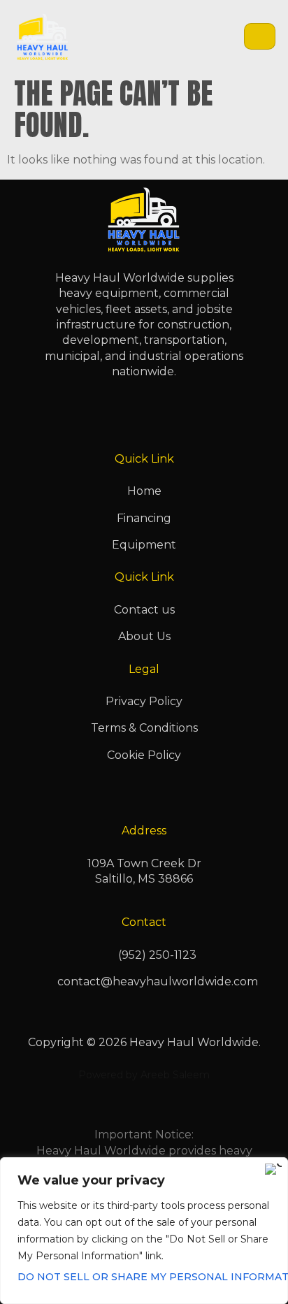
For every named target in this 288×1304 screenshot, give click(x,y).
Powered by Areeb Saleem (144, 1074)
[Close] (273, 1169)
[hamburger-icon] (259, 36)
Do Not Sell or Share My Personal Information (144, 1276)
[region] (144, 1230)
